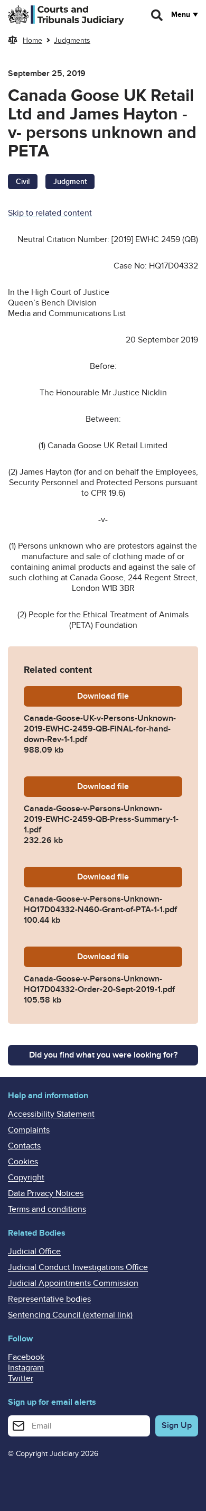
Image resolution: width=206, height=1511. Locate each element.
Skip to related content (50, 213)
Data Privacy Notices (45, 1193)
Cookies (23, 1161)
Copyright (26, 1177)
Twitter (20, 1378)
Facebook (26, 1357)
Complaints (29, 1130)
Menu (180, 15)
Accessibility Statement (51, 1114)
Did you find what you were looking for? (103, 1055)
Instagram (26, 1367)
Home (32, 40)
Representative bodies (49, 1299)
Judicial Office (34, 1251)
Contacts (24, 1146)
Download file (129, 696)
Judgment (70, 181)
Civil (23, 181)
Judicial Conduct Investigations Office (78, 1267)
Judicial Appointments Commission (73, 1283)
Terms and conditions (47, 1209)
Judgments (72, 40)
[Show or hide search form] (157, 15)
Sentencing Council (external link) (70, 1315)
